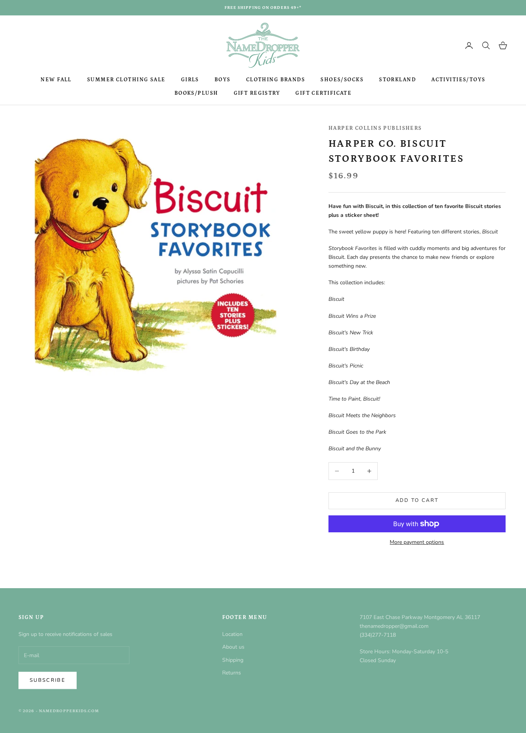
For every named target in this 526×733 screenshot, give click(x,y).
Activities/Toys (458, 80)
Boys (222, 80)
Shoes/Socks (342, 80)
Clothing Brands (275, 80)
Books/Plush (196, 93)
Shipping (232, 660)
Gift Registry (257, 93)
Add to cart (417, 500)
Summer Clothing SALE (126, 80)
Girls (190, 80)
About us (233, 647)
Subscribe (47, 680)
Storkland (397, 80)
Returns (231, 672)
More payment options (417, 542)
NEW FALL (56, 80)
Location (232, 634)
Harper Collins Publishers (375, 128)
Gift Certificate (323, 93)
